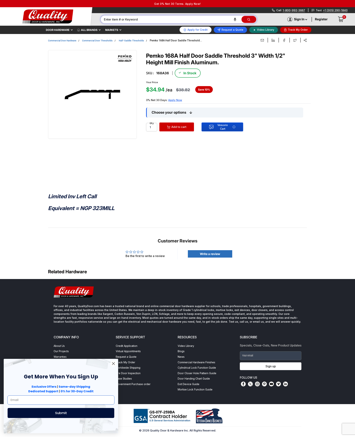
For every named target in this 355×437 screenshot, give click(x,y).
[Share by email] (262, 40)
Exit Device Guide (188, 384)
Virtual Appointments (128, 351)
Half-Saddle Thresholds (131, 40)
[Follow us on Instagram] (257, 384)
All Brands (89, 29)
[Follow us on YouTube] (271, 384)
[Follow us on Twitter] (250, 384)
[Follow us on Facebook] (243, 384)
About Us (59, 345)
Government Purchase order (133, 384)
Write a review (210, 254)
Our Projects (61, 351)
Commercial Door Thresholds (97, 40)
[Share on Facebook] (284, 40)
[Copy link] (305, 40)
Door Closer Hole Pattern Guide (197, 373)
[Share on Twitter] (295, 40)
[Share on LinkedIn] (273, 40)
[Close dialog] (113, 363)
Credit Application (126, 345)
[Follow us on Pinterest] (264, 384)
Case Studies (124, 378)
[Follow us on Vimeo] (278, 384)
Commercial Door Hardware (62, 40)
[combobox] (171, 19)
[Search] (248, 19)
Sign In (299, 19)
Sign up (271, 366)
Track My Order (125, 362)
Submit (61, 413)
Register (321, 19)
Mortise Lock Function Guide (195, 389)
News (181, 356)
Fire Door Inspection (128, 373)
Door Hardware (58, 29)
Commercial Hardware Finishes (196, 362)
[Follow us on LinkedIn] (285, 384)
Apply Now (175, 100)
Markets (111, 29)
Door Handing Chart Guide (194, 378)
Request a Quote (126, 356)
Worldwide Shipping (128, 367)
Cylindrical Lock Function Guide (197, 367)
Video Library (186, 345)
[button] (235, 19)
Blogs (181, 351)
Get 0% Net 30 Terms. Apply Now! (177, 3)
